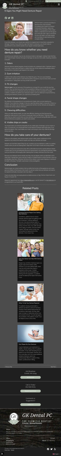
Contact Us (30, 404)
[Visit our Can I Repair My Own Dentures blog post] (30, 333)
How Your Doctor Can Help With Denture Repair (30, 259)
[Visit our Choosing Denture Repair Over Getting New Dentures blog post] (30, 202)
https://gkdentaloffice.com (27, 180)
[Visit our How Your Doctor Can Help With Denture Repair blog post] (30, 248)
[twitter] (51, 449)
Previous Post (9, 366)
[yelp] (55, 449)
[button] (59, 4)
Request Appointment (30, 391)
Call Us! (54, 1)
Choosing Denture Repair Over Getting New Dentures (30, 213)
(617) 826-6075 (50, 180)
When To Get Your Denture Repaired (29, 303)
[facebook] (48, 449)
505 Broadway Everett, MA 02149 (36, 1)
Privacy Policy (7, 450)
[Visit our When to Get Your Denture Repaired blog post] (30, 292)
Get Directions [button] (30, 377)
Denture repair (38, 22)
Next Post (53, 366)
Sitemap (12, 450)
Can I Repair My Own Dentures (27, 344)
